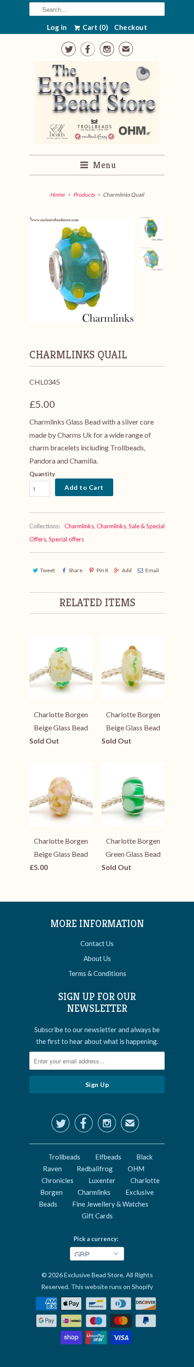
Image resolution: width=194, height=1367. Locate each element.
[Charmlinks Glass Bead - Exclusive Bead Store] (82, 270)
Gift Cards (97, 1216)
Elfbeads (108, 1157)
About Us (97, 958)
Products (84, 194)
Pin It (102, 570)
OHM (136, 1168)
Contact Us (97, 943)
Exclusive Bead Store (93, 1275)
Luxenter (101, 1180)
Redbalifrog (95, 1168)
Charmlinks (79, 526)
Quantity (42, 474)
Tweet (47, 570)
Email (152, 570)
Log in (57, 27)
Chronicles (58, 1180)
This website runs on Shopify (112, 1286)
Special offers (66, 539)
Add (127, 570)
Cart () (95, 27)
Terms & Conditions (97, 973)
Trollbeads (64, 1157)
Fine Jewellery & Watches (110, 1204)
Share (76, 570)
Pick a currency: (97, 1238)
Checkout (130, 27)
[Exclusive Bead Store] (97, 104)
